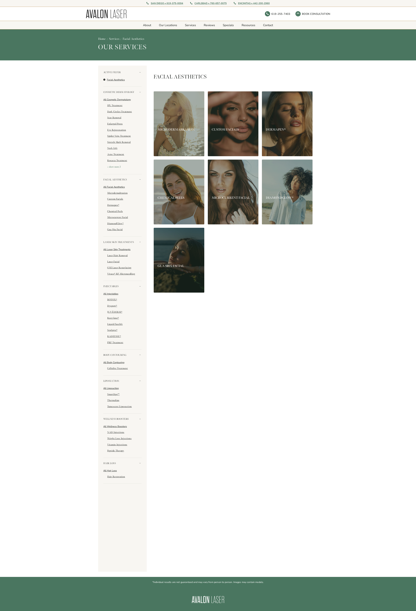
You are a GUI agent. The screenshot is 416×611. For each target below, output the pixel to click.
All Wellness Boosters (115, 426)
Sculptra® (112, 330)
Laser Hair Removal (117, 255)
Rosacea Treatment (117, 160)
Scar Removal (114, 117)
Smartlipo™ (113, 394)
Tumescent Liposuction (119, 406)
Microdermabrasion (117, 192)
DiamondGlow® (115, 223)
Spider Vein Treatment (119, 135)
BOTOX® (112, 299)
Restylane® (113, 317)
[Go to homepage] (147, 14)
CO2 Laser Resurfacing (119, 267)
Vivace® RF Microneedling (121, 273)
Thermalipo (113, 400)
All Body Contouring (113, 362)
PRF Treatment (115, 342)
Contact (268, 25)
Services (190, 25)
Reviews (209, 25)
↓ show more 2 (114, 166)
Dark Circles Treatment (119, 111)
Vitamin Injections (117, 444)
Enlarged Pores (115, 123)
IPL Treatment (114, 105)
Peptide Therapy (115, 450)
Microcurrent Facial (117, 217)
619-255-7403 (280, 13)
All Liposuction (111, 388)
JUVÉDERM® (114, 311)
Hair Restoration (116, 476)
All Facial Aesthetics (114, 186)
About (147, 25)
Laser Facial (113, 261)
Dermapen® (113, 205)
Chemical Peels (115, 211)
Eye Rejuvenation (116, 129)
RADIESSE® (114, 336)
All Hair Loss (110, 470)
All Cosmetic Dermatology (117, 99)
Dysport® (112, 305)
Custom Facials (115, 198)
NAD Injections (115, 432)
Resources (248, 25)
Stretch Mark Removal (119, 142)
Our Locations (168, 25)
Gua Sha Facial (115, 229)
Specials (228, 25)
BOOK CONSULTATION (316, 13)
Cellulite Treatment (117, 368)
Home (102, 39)
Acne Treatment (115, 154)
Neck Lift (112, 148)
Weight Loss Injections (119, 438)
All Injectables (110, 293)
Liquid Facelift (115, 324)
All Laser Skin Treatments (116, 249)
